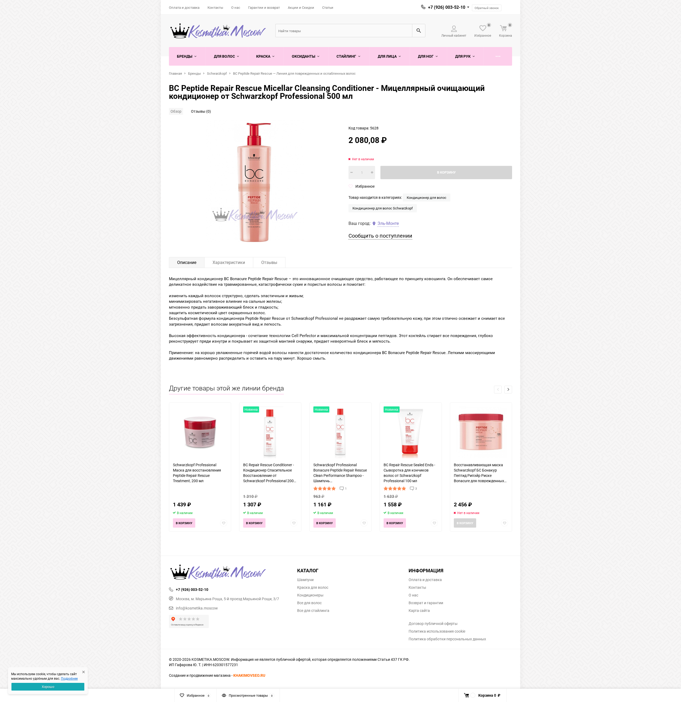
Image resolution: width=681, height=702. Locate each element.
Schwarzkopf (217, 73)
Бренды (194, 73)
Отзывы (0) (201, 111)
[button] (508, 389)
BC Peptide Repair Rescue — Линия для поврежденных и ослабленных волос (294, 73)
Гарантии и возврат (264, 7)
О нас (235, 7)
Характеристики (229, 262)
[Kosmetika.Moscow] (229, 573)
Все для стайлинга (313, 610)
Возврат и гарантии (426, 603)
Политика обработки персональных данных (447, 639)
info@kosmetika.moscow (197, 608)
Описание (186, 262)
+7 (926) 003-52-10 (446, 7)
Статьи (327, 7)
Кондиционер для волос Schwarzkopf (382, 208)
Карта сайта (419, 610)
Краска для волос (312, 587)
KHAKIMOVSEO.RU (249, 675)
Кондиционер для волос (426, 197)
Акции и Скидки (301, 7)
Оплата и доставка (184, 7)
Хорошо (48, 686)
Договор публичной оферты (433, 623)
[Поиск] (418, 30)
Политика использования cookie (437, 631)
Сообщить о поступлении (380, 235)
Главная (175, 73)
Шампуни (305, 580)
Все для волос (309, 603)
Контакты (215, 7)
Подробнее (69, 678)
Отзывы (269, 262)
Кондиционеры (310, 595)
